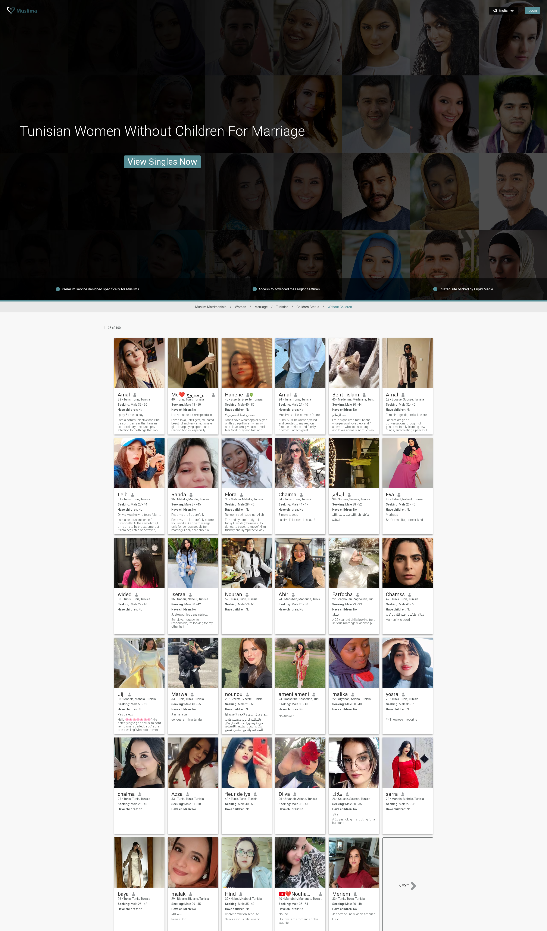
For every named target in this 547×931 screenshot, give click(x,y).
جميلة (336, 614)
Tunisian (282, 307)
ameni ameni (294, 694)
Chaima (287, 495)
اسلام (338, 495)
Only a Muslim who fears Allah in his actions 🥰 (139, 514)
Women (240, 307)
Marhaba (392, 514)
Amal (124, 395)
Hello (335, 919)
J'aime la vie (179, 714)
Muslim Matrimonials (210, 307)
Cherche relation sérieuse (242, 914)
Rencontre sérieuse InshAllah (244, 514)
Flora (231, 495)
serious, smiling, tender (186, 719)
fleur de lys (237, 794)
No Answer (286, 716)
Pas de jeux (125, 714)
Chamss (395, 594)
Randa (178, 495)
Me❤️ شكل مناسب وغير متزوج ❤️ (189, 395)
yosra (392, 694)
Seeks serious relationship (242, 919)
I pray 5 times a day (130, 415)
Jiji (121, 694)
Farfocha (342, 594)
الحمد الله (177, 914)
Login (532, 11)
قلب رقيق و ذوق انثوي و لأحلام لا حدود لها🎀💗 (246, 714)
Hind (230, 894)
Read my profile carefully (187, 514)
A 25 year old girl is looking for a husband (353, 821)
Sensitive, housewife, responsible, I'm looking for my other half (192, 623)
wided (125, 594)
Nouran (233, 594)
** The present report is (401, 719)
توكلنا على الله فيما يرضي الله (350, 514)
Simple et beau (288, 514)
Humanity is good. (398, 619)
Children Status (308, 307)
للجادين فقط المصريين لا (240, 415)
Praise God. (179, 919)
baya (123, 894)
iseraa (178, 594)
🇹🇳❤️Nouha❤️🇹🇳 (297, 894)
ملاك (337, 794)
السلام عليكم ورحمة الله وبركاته (405, 614)
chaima (126, 794)
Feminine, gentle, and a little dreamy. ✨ (407, 415)
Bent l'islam (345, 395)
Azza (177, 794)
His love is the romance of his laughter (298, 921)
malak (178, 894)
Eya (390, 495)
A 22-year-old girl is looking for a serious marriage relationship (353, 621)
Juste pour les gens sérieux (189, 614)
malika (340, 694)
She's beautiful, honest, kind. (404, 520)
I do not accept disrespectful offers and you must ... (193, 415)
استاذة (336, 520)
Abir (283, 594)
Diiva (284, 794)
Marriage (261, 307)
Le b (123, 495)
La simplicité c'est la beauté (297, 520)
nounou (234, 694)
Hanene (234, 395)
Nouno (283, 914)
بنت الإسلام (339, 415)
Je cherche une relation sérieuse (353, 914)
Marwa (179, 694)
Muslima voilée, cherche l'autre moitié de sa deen (300, 415)
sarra (392, 794)
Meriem (341, 894)
